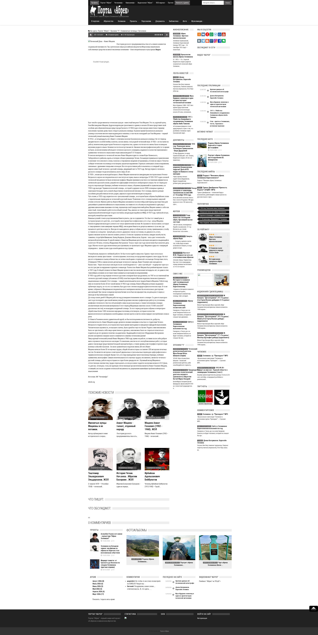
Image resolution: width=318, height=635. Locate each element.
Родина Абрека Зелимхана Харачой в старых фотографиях (218, 145)
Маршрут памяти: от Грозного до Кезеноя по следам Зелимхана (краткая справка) (110, 563)
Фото (185, 21)
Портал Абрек (164, 631)
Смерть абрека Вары (182, 237)
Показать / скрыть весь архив (104, 599)
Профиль (94, 3)
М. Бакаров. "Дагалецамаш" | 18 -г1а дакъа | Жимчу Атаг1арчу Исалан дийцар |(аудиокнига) (213, 317)
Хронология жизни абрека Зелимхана (183, 56)
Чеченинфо (118, 3)
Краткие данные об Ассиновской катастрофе (219, 90)
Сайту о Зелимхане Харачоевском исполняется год (183, 325)
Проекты (133, 21)
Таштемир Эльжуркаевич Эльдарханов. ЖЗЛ (98, 476)
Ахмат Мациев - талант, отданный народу (126, 426)
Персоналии (146, 21)
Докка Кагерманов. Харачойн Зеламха (182, 79)
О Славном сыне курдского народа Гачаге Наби (216, 250)
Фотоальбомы (136, 530)
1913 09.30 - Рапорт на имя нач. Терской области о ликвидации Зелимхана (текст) (212, 370)
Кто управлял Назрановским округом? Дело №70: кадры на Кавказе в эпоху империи (183, 169)
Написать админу (182, 3)
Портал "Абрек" (106, 3)
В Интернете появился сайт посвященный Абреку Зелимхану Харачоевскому (181, 282)
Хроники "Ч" (115, 31)
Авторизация (202, 618)
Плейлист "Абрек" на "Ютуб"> (210, 581)
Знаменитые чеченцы (129, 31)
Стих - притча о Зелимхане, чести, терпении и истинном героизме (220, 123)
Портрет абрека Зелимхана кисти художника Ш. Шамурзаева (219, 157)
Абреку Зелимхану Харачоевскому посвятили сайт (183, 304)
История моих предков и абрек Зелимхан (215, 261)
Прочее (170, 3)
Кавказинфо (130, 3)
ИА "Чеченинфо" (102, 377)
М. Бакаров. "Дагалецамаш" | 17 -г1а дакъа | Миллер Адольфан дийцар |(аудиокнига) (213, 335)
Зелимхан (121, 21)
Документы (160, 21)
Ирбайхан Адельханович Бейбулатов (152, 476)
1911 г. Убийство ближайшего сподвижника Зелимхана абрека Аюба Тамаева (183, 120)
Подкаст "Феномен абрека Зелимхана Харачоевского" (210, 177)
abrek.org (91, 382)
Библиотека (173, 21)
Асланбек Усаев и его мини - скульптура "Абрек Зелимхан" (111, 536)
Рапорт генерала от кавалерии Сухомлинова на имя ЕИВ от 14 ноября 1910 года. (183, 191)
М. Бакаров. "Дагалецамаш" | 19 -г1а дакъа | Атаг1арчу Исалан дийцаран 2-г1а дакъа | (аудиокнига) (213, 299)
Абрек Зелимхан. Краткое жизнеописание (180, 36)
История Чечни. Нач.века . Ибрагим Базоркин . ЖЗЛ (127, 476)
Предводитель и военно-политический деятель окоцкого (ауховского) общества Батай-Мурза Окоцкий (183, 374)
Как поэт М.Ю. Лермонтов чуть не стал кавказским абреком (183, 255)
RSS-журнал (160, 3)
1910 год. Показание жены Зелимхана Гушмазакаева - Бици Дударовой (183, 147)
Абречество (108, 21)
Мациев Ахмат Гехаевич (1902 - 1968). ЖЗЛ (153, 426)
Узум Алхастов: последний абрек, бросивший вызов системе (182, 218)
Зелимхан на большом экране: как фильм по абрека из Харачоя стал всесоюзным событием (110, 549)
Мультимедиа (196, 21)
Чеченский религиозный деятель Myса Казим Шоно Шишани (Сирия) (183, 352)
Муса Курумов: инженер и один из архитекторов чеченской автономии (183, 99)
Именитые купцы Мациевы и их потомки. (97, 426)
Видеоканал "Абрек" (145, 3)
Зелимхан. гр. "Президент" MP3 (213, 356)
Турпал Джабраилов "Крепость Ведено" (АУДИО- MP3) (212, 189)
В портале (95, 21)
